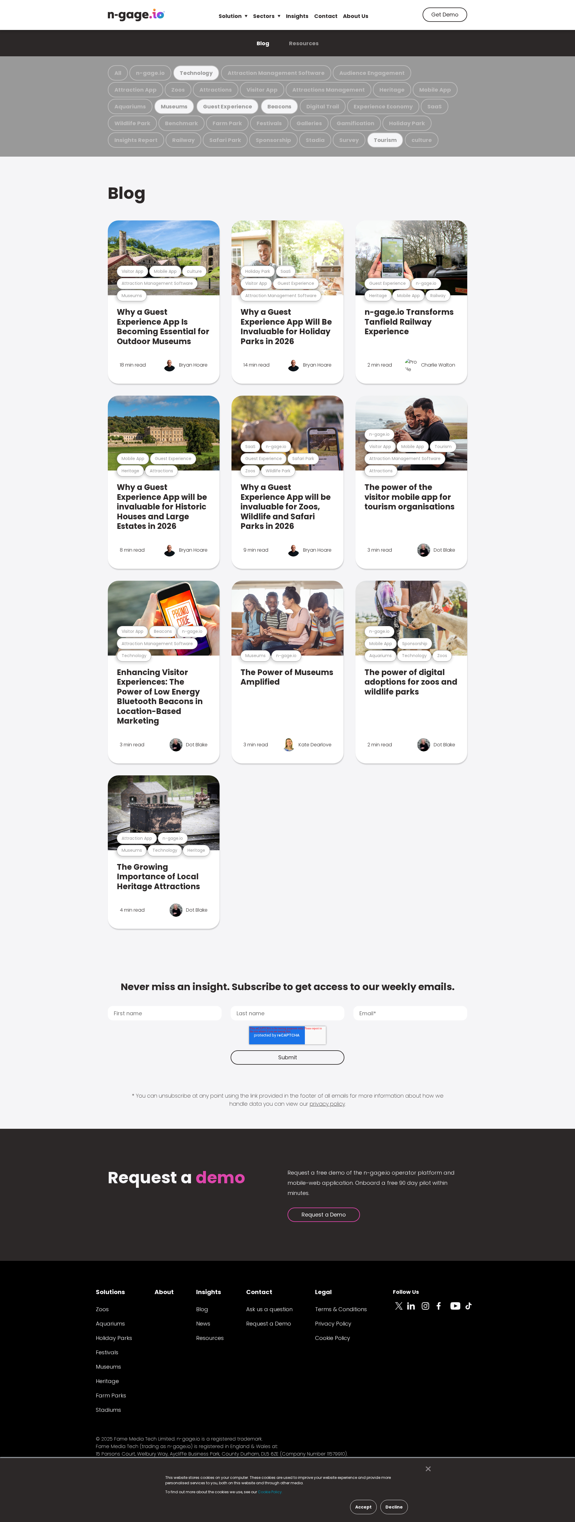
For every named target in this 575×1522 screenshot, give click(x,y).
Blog (263, 43)
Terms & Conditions (341, 1309)
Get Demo (445, 14)
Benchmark (181, 123)
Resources (304, 43)
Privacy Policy (333, 1323)
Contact (326, 16)
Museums (174, 106)
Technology (196, 73)
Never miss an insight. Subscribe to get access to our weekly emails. (288, 986)
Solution (230, 16)
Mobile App (435, 89)
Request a (176, 1178)
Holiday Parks (114, 1338)
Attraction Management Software (276, 73)
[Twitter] (400, 1309)
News (203, 1323)
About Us (355, 16)
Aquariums (130, 106)
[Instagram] (429, 1309)
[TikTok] (472, 1309)
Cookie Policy (332, 1338)
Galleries (309, 123)
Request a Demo (324, 1214)
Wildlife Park (132, 123)
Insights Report (136, 140)
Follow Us (406, 1292)
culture (421, 140)
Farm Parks (111, 1395)
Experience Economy (383, 106)
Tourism (385, 140)
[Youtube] (457, 1309)
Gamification (355, 123)
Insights (297, 16)
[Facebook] (443, 1309)
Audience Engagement (372, 73)
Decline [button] (394, 1507)
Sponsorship (273, 140)
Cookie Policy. (270, 1491)
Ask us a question (269, 1309)
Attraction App (135, 89)
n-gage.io (150, 73)
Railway (183, 140)
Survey (349, 140)
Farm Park (227, 123)
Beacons (279, 106)
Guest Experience (227, 106)
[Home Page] (136, 14)
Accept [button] (363, 1507)
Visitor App (262, 89)
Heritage (392, 89)
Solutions (110, 1292)
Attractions (215, 89)
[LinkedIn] (414, 1309)
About (164, 1292)
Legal (323, 1292)
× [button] (426, 1469)
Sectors (264, 16)
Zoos (178, 89)
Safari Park (225, 140)
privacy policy (327, 1104)
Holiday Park (407, 123)
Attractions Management (328, 89)
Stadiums (108, 1410)
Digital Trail (322, 106)
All (117, 73)
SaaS (434, 106)
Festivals (269, 123)
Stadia (315, 140)
